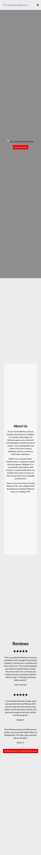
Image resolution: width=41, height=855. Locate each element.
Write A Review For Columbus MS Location (20, 751)
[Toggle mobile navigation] (37, 5)
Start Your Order (20, 147)
